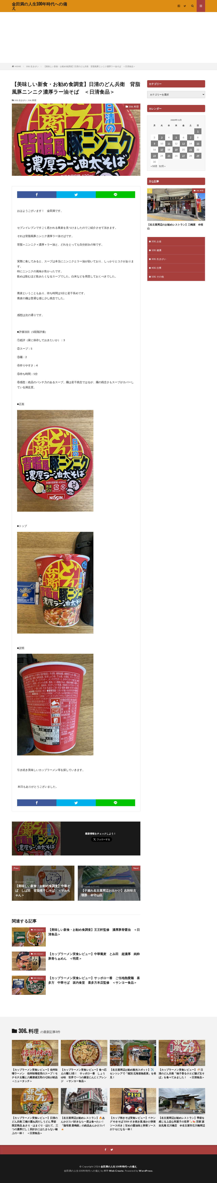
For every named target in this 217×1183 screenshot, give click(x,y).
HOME (18, 66)
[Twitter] (76, 194)
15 (197, 143)
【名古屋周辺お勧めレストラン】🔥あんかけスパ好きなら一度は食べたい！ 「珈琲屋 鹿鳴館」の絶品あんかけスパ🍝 (84, 1123)
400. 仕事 (156, 267)
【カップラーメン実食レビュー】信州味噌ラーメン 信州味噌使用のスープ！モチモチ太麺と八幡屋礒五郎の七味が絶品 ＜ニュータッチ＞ (35, 1075)
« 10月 (154, 166)
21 (190, 149)
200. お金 (156, 241)
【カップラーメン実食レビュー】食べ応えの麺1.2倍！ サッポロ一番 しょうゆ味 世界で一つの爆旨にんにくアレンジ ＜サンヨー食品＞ (84, 1075)
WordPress (146, 1170)
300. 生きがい (32, 66)
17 (161, 149)
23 (154, 155)
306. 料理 (32, 100)
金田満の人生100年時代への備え (39, 6)
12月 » (162, 166)
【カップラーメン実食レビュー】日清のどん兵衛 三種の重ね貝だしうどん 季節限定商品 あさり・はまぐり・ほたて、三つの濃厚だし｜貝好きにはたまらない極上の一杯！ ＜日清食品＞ (35, 1125)
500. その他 (158, 276)
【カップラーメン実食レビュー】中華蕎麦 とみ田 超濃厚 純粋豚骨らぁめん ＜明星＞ (94, 956)
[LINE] (115, 194)
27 (183, 155)
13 (183, 143)
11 (168, 143)
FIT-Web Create (114, 1170)
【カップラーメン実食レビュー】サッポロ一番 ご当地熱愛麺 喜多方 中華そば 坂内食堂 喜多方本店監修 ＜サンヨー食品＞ (94, 980)
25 (168, 155)
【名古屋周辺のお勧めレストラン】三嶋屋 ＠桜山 (175, 226)
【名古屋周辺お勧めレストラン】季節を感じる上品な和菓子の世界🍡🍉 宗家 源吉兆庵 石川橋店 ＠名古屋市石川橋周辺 (182, 1121)
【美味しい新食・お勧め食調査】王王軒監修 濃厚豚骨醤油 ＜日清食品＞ (94, 932)
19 (176, 149)
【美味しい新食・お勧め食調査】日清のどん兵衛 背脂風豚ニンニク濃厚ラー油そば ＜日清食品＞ (89, 66)
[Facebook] (36, 194)
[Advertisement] (108, 37)
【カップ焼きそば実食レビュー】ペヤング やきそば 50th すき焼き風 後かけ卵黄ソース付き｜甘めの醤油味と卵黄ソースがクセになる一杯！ (133, 1123)
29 (197, 155)
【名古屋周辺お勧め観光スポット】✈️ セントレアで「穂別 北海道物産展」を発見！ (133, 1073)
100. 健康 (156, 250)
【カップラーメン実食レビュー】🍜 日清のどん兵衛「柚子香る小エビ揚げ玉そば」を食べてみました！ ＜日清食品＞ (181, 1073)
